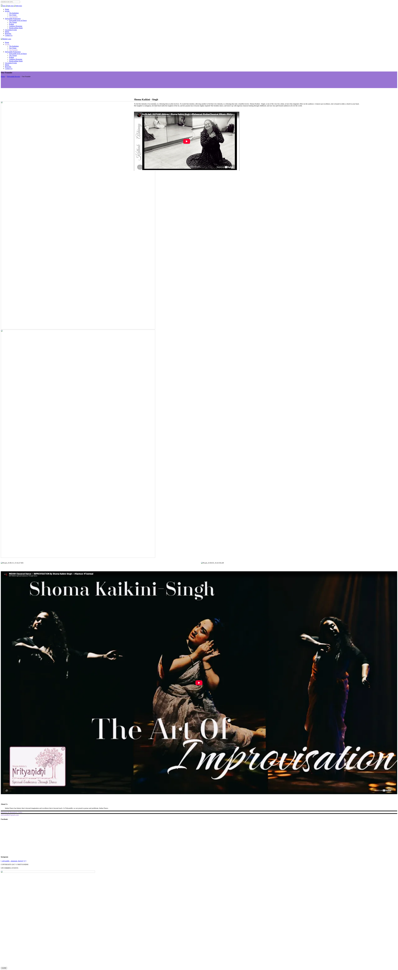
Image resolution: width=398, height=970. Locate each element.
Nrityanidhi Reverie (13, 76)
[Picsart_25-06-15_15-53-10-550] (78, 557)
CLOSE (4, 968)
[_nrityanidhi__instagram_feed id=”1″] (13, 861)
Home (3, 76)
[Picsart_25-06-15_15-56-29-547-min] (78, 329)
